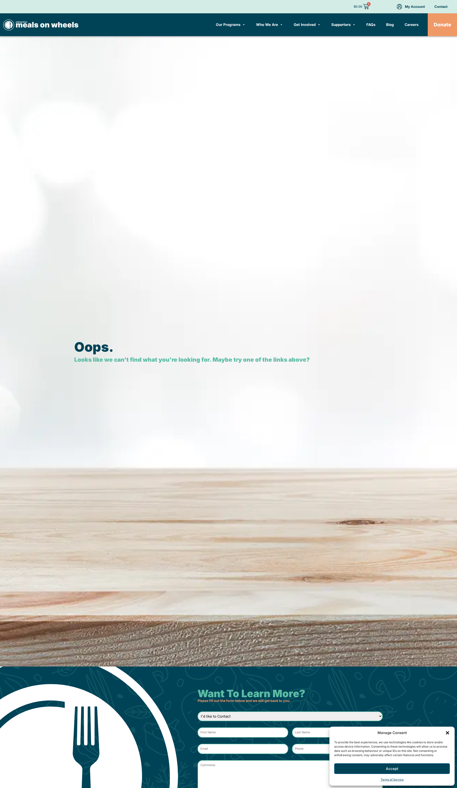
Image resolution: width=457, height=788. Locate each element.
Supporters (341, 24)
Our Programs (228, 24)
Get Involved (305, 24)
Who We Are (267, 24)
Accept (392, 768)
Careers (411, 24)
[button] (447, 732)
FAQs (370, 24)
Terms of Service (392, 779)
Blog (390, 24)
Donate (442, 25)
